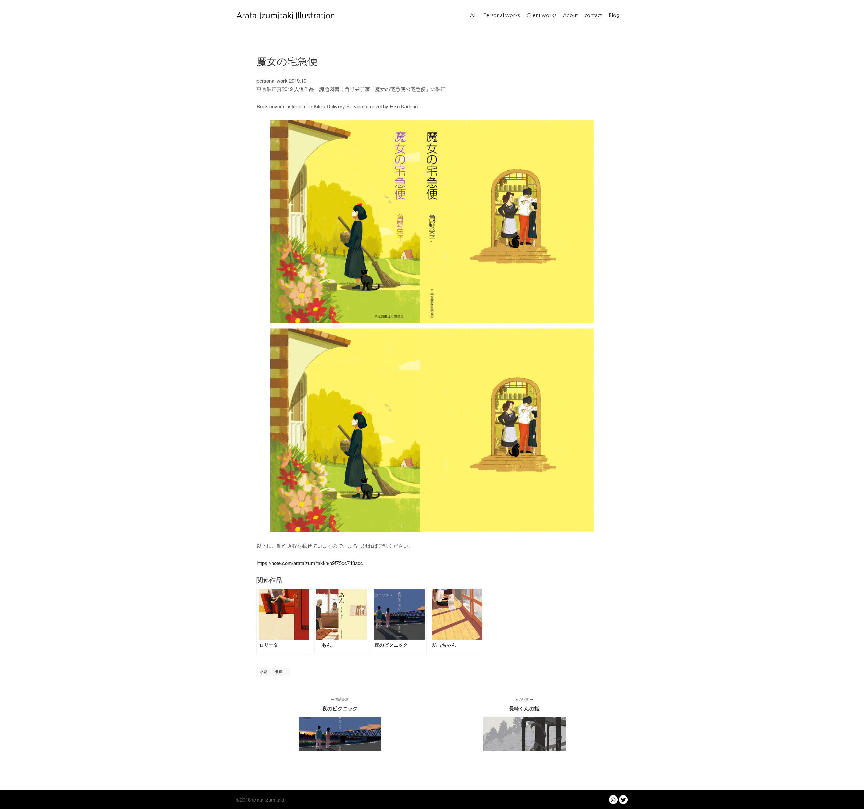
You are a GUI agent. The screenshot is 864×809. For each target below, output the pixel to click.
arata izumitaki (267, 799)
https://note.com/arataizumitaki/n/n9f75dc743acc (309, 562)
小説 (263, 671)
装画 (281, 671)
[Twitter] (623, 799)
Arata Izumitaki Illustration (270, 15)
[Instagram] (613, 799)
